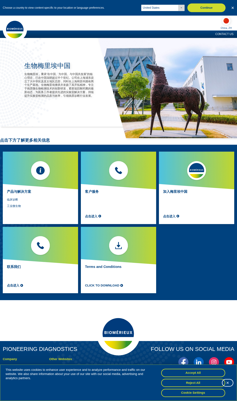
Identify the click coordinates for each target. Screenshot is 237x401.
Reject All (193, 383)
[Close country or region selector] (232, 7)
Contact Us (224, 34)
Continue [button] (206, 7)
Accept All (193, 372)
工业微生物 (14, 205)
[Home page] (15, 29)
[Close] (227, 383)
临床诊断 (12, 199)
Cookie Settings (193, 392)
